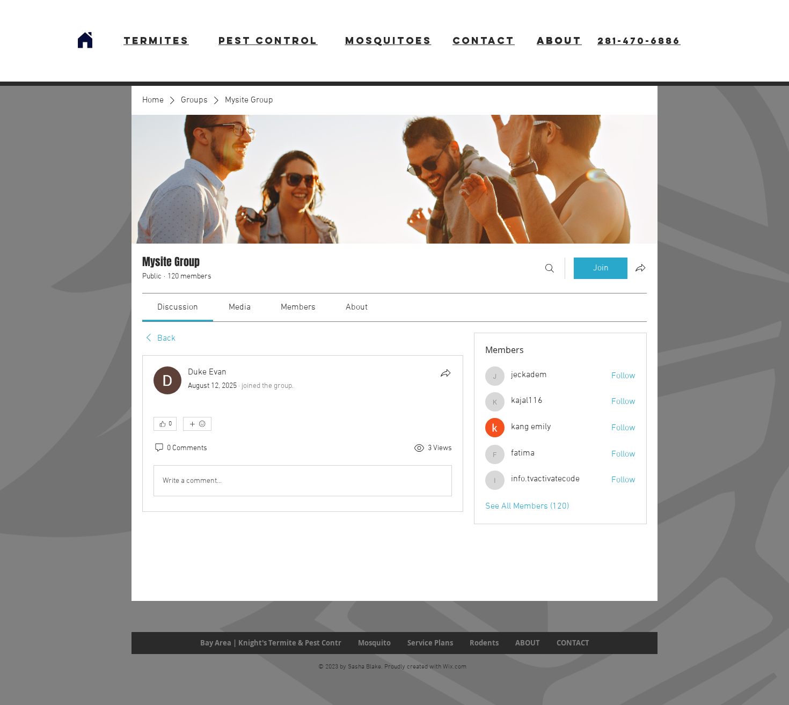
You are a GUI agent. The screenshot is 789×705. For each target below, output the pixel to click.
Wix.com (454, 667)
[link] (177, 307)
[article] (302, 433)
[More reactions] (197, 424)
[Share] (445, 372)
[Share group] (640, 267)
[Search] (549, 268)
